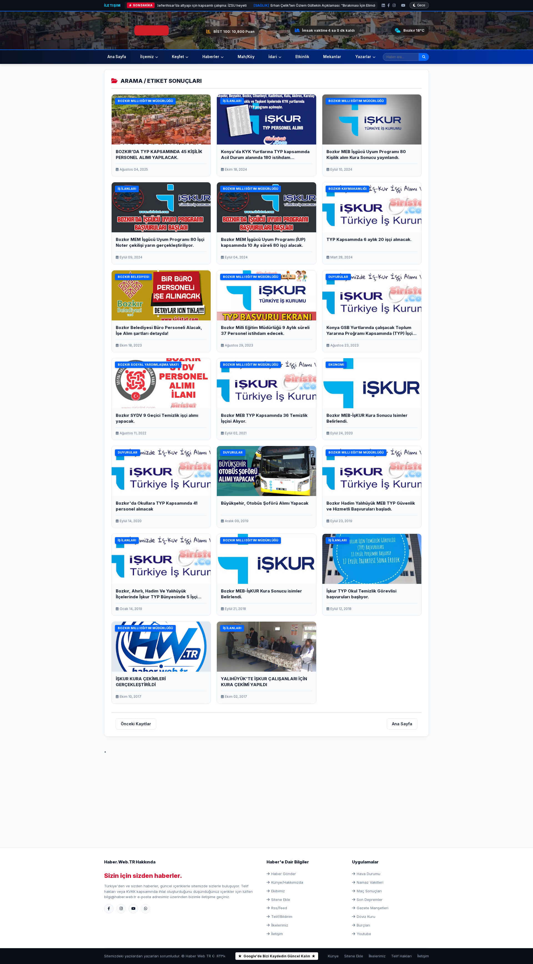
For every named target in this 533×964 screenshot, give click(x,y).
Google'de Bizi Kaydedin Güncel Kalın (276, 956)
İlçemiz (147, 56)
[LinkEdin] (383, 5)
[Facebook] (389, 5)
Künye (333, 956)
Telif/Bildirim (281, 916)
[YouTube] (403, 5)
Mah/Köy (246, 56)
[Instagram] (394, 5)
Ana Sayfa (116, 56)
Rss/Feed (279, 908)
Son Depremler (370, 899)
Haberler (210, 56)
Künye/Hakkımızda (287, 882)
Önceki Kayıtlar (136, 723)
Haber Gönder (283, 873)
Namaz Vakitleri (370, 882)
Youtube (364, 933)
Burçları (363, 925)
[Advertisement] (266, 794)
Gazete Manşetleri (372, 908)
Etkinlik (302, 56)
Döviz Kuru (366, 916)
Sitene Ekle (280, 899)
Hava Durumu (368, 873)
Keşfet (178, 56)
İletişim (112, 5)
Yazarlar (363, 56)
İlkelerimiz (279, 925)
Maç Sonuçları (369, 891)
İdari (272, 56)
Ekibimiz (278, 891)
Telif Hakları (401, 956)
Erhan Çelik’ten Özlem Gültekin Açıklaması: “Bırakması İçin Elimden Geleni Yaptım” (265, 5)
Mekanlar (332, 56)
